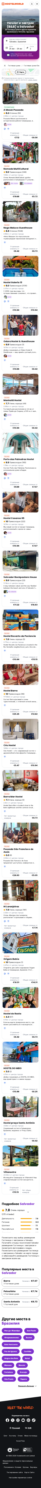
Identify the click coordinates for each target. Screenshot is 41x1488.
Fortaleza (8, 1372)
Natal (27, 1358)
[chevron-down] (28, 1212)
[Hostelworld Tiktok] (33, 1420)
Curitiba (27, 1351)
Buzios (29, 1337)
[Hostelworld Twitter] (12, 1420)
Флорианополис (11, 1337)
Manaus (8, 1365)
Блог (5, 1436)
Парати (23, 1379)
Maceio (22, 1365)
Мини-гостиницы (30, 1436)
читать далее (32, 80)
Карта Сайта (29, 1472)
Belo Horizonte (11, 1344)
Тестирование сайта (15, 1472)
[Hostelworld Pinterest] (28, 1420)
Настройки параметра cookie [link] (20, 1477)
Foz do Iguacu (10, 1351)
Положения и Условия (12, 1467)
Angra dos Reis (11, 1358)
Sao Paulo (31, 1331)
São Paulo (8, 1379)
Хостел (6, 166)
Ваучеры (33, 1467)
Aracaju (23, 1372)
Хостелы (12, 1436)
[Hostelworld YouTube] (23, 1420)
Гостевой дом (9, 107)
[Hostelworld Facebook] (7, 1420)
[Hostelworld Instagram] (18, 1420)
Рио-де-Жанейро (12, 1331)
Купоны (26, 1467)
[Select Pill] (32, 4)
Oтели (20, 1436)
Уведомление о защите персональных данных (18, 1462)
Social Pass (20, 1441)
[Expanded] (4, 65)
